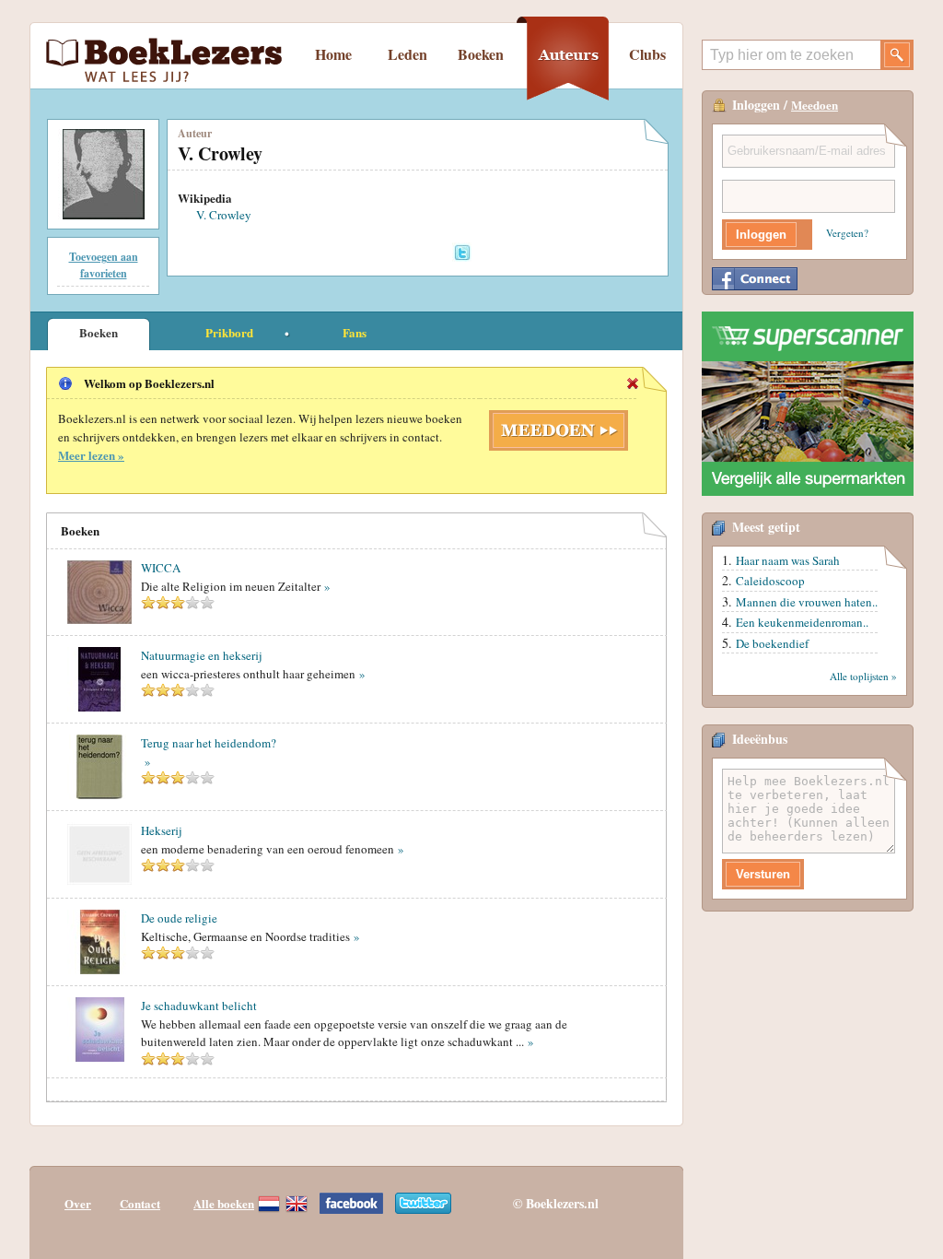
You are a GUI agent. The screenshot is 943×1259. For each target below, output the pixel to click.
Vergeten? (847, 233)
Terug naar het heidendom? (208, 743)
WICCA (160, 567)
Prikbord (229, 332)
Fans (355, 332)
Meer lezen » (91, 455)
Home (333, 54)
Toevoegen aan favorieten (103, 265)
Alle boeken (223, 1203)
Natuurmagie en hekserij (201, 655)
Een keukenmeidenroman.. (802, 622)
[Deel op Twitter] (462, 252)
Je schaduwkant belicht (199, 1005)
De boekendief (772, 643)
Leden (407, 54)
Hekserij (161, 830)
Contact (140, 1203)
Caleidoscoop (770, 580)
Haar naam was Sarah (788, 560)
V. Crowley (223, 214)
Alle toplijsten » (863, 676)
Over (77, 1203)
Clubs (647, 54)
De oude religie (179, 918)
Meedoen (814, 104)
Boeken (481, 54)
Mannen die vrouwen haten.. (807, 602)
